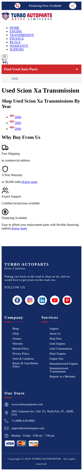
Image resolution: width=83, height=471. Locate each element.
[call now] (17, 5)
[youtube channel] (55, 300)
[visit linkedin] (42, 300)
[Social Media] (72, 5)
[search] (4, 56)
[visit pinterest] (67, 300)
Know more (29, 182)
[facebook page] (17, 300)
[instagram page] (30, 300)
